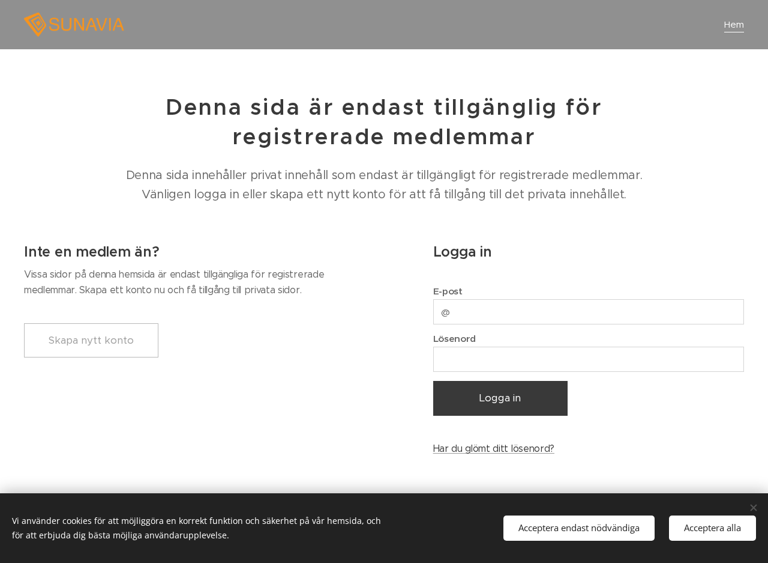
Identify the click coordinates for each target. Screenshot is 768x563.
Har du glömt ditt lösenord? (493, 448)
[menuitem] (732, 25)
